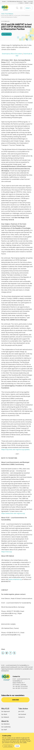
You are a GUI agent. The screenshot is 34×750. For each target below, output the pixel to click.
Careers (21, 3)
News (25, 1)
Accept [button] (17, 746)
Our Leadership (6, 727)
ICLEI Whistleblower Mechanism (14, 1)
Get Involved (22, 714)
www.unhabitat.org (15, 579)
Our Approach (5, 711)
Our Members (5, 724)
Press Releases (6, 34)
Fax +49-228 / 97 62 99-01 (20, 688)
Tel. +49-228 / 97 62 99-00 (20, 686)
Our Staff (4, 729)
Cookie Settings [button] (8, 746)
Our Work (4, 714)
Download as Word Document (12, 54)
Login (31, 3)
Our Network (5, 717)
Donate (4, 1)
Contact (26, 3)
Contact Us (21, 717)
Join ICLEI (30, 1)
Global (27, 8)
